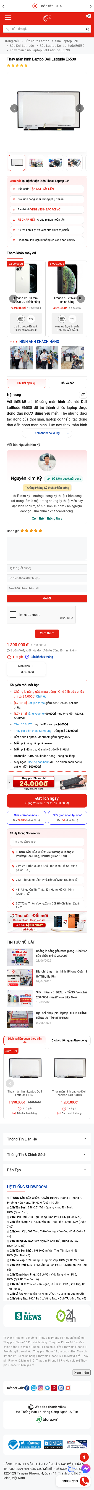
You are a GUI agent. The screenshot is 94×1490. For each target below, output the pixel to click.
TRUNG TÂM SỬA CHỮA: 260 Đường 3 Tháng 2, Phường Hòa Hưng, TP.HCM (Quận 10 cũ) (45, 853)
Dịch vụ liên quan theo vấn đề (25, 1040)
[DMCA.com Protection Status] (53, 1444)
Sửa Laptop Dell (66, 41)
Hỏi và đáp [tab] (67, 383)
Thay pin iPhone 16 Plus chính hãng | (62, 1337)
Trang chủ (12, 41)
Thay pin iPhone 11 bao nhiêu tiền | (41, 1347)
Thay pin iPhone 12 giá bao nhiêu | (55, 1351)
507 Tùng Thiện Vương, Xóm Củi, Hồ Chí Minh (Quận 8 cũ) (48, 905)
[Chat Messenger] (85, 1468)
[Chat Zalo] (71, 1468)
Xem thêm (81, 1372)
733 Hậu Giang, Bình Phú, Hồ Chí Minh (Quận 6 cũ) (47, 879)
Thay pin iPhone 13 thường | (21, 1337)
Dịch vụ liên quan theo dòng (69, 1040)
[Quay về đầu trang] (84, 1457)
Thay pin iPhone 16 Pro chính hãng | (26, 1342)
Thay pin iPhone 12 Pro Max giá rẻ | (60, 1356)
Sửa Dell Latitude (22, 45)
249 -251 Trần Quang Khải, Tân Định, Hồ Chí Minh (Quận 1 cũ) (46, 867)
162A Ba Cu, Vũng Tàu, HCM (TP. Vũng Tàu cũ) (48, 1298)
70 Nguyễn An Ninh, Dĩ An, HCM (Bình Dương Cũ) (47, 1293)
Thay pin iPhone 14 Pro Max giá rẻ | (58, 1360)
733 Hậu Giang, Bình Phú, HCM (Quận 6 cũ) (45, 1217)
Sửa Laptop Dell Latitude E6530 (62, 45)
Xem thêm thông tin (46, 518)
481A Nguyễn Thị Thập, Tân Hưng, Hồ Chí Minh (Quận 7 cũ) (45, 891)
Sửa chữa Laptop (37, 41)
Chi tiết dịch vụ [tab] (26, 383)
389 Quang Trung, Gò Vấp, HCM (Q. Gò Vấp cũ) (47, 1260)
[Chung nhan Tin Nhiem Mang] (76, 1444)
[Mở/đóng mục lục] (83, 395)
